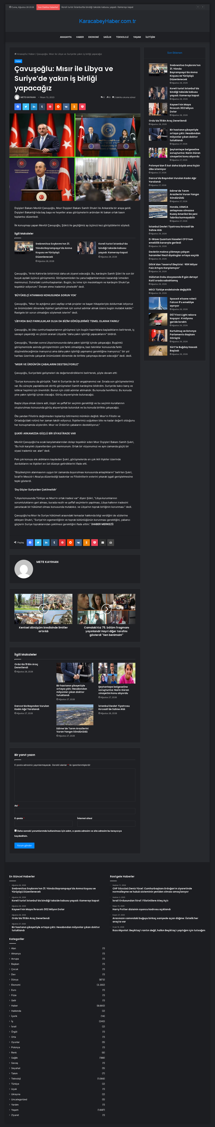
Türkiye (15, 1083)
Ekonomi (93, 37)
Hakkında (16, 1011)
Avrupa (15, 958)
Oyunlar (15, 1042)
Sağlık (107, 37)
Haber (80, 37)
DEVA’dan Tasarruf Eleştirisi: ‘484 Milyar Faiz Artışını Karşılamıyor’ (173, 266)
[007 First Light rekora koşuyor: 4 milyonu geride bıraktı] (158, 319)
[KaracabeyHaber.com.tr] (107, 21)
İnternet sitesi (84, 818)
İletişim (150, 37)
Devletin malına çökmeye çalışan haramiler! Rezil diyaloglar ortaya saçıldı (174, 253)
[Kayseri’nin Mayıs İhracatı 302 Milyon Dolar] (158, 109)
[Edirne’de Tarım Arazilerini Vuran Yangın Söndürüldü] (74, 714)
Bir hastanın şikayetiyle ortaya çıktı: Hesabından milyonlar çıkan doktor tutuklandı (71, 690)
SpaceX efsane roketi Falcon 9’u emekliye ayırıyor (183, 302)
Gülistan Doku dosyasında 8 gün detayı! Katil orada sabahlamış (173, 278)
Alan (13, 948)
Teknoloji (122, 37)
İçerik (14, 1016)
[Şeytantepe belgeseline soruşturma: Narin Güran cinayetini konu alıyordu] (116, 673)
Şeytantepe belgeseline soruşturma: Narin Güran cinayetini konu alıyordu (113, 690)
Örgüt (14, 1031)
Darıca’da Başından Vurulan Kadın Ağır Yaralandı (31, 707)
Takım (14, 1073)
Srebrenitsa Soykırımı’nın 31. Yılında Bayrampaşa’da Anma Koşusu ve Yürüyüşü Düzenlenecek (185, 72)
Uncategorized (19, 1099)
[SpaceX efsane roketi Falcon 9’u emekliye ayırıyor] (158, 303)
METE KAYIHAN (28, 97)
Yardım (15, 1104)
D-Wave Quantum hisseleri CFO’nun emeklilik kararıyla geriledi (171, 241)
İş (12, 1021)
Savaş (14, 1063)
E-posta (19, 818)
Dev (13, 974)
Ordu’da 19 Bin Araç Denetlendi (26, 666)
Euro (13, 990)
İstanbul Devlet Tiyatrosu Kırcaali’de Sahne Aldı (114, 707)
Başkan (15, 964)
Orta (13, 1037)
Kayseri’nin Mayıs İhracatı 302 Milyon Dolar (83, 7)
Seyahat (15, 1068)
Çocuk (14, 969)
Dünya (14, 979)
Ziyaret (15, 1115)
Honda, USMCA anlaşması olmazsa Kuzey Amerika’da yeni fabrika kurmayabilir (183, 212)
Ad (16, 805)
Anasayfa (66, 37)
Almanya (16, 953)
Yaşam (137, 37)
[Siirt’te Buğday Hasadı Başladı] (158, 350)
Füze (13, 995)
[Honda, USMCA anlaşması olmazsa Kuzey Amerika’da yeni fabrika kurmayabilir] (158, 211)
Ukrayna (15, 1094)
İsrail (13, 1026)
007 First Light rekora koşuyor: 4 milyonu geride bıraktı (183, 318)
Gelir (13, 1000)
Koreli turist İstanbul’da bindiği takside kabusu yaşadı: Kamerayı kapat (113, 248)
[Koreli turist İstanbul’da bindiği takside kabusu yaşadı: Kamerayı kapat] (86, 248)
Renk (14, 1052)
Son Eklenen (174, 52)
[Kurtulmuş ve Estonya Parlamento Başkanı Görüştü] (158, 335)
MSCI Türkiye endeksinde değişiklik (170, 289)
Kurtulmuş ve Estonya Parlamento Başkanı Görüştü (183, 334)
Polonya (15, 1047)
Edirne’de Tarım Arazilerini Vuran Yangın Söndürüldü (72, 730)
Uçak (14, 1089)
